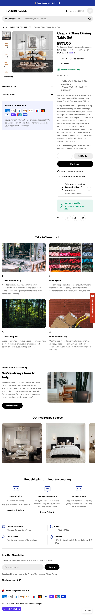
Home (4, 27)
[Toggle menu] (3, 10)
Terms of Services (35, 574)
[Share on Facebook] (68, 218)
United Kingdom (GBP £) (16, 590)
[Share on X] (75, 218)
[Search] (89, 18)
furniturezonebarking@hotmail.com (22, 540)
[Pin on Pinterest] (83, 218)
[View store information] (89, 189)
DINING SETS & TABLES (20, 27)
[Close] (90, 202)
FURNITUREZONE (16, 10)
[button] (92, 308)
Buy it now (75, 164)
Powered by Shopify (33, 603)
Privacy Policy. (51, 574)
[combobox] (47, 19)
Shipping (71, 47)
